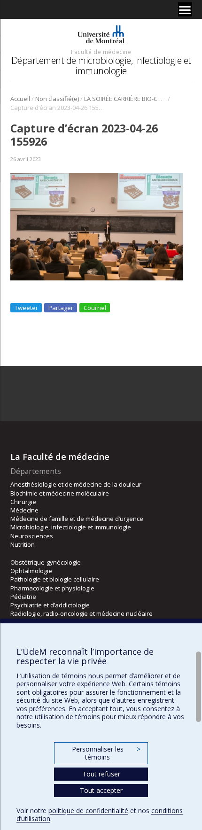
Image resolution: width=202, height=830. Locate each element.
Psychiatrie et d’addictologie (50, 605)
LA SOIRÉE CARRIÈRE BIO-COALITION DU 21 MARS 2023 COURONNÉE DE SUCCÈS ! (125, 98)
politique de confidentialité (88, 810)
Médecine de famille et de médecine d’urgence (76, 518)
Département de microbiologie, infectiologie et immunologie (101, 65)
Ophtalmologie (31, 570)
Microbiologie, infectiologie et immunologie (70, 527)
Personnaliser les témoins (106, 753)
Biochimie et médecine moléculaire (59, 493)
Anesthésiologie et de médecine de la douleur (75, 484)
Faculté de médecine (101, 51)
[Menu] (185, 9)
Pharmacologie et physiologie (52, 588)
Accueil (20, 98)
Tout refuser (101, 773)
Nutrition (22, 544)
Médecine (24, 510)
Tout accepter (101, 790)
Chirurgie (23, 501)
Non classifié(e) (57, 98)
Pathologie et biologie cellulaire (54, 579)
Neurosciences (31, 536)
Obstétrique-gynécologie (45, 562)
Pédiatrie (23, 596)
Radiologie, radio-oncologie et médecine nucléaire (81, 613)
